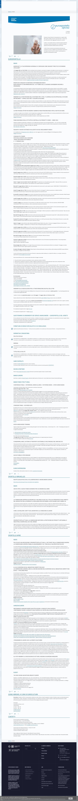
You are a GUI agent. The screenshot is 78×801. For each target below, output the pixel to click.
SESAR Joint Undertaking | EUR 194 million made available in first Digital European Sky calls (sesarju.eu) (32, 634)
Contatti (42, 777)
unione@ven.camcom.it (66, 757)
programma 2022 (17, 160)
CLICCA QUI (26, 414)
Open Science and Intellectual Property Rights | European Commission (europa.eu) (28, 560)
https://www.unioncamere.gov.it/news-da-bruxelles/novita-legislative (26, 482)
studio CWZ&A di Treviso (45, 298)
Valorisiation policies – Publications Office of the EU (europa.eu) (25, 564)
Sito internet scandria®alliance (19, 452)
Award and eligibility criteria (18, 599)
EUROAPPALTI (51, 365)
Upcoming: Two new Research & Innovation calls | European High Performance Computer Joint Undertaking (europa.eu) (35, 636)
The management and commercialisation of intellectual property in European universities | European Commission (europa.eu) (36, 559)
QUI (27, 719)
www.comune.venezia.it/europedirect (49, 147)
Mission (42, 772)
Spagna (46, 660)
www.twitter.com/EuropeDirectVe (20, 284)
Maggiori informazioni (17, 107)
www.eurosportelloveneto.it (19, 725)
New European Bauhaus (18, 579)
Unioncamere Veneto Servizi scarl (47, 783)
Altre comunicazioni (61, 785)
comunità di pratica (38, 554)
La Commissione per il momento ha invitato (34, 665)
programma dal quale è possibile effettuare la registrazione (37, 80)
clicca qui (30, 308)
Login (42, 787)
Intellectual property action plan (57, 552)
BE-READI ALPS (32, 412)
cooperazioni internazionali (37, 471)
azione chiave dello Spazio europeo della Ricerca (46, 556)
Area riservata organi (45, 785)
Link (14, 496)
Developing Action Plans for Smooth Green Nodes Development (26, 433)
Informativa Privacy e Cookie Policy (64, 772)
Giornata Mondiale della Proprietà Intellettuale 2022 (29, 546)
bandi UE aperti (25, 378)
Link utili (42, 779)
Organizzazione (44, 775)
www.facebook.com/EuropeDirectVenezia (21, 283)
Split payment (60, 773)
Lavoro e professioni (28, 770)
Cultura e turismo (28, 778)
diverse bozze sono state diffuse (57, 644)
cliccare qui (27, 436)
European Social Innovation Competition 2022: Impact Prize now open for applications (29, 601)
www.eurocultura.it (17, 711)
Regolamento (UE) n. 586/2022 (27, 132)
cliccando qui (33, 320)
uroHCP (15, 623)
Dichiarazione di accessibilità (63, 787)
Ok (70, 798)
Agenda (15, 421)
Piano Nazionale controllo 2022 (19, 126)
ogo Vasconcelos (61, 581)
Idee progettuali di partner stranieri (23, 371)
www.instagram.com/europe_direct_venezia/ (22, 285)
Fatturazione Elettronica (62, 770)
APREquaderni (43, 561)
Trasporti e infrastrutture (29, 771)
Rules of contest (17, 600)
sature (67, 659)
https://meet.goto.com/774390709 (25, 390)
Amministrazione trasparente (46, 770)
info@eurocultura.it (17, 709)
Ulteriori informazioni (17, 688)
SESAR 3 (66, 618)
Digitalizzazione (28, 775)
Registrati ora (16, 410)
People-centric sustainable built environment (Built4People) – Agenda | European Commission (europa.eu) (32, 637)
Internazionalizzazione (29, 773)
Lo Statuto (43, 773)
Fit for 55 (66, 631)
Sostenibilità (27, 777)
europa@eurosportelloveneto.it (32, 725)
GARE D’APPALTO (21, 363)
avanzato (44, 661)
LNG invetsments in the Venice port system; (23, 432)
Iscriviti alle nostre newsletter (46, 781)
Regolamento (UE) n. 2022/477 (19, 94)
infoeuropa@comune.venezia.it (24, 254)
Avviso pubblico (16, 463)
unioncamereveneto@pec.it (64, 759)
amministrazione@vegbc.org (48, 300)
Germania (52, 660)
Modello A (15, 464)
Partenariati (26, 612)
